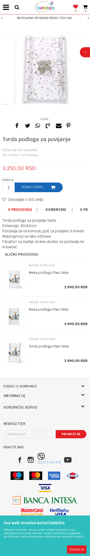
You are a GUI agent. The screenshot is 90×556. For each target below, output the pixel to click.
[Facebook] (17, 125)
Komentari (56, 210)
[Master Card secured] (32, 512)
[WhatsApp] (37, 125)
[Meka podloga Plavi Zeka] (14, 279)
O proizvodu (20, 210)
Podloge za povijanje (20, 150)
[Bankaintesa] (45, 500)
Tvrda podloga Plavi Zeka (49, 346)
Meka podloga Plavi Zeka (48, 272)
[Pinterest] (68, 125)
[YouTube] (68, 460)
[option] (45, 18)
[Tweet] (27, 125)
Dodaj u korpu (32, 187)
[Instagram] (30, 460)
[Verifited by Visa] (59, 512)
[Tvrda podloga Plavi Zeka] (14, 353)
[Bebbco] (45, 6)
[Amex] (54, 475)
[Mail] (58, 125)
